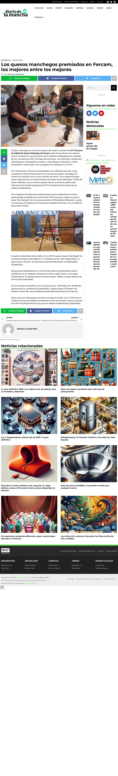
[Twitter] (111, 2)
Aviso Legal (70, 579)
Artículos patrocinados (68, 551)
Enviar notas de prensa (71, 1)
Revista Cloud (30, 568)
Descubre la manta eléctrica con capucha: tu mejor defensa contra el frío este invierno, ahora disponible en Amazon (28, 488)
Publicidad (84, 1)
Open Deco (5, 568)
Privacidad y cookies (109, 579)
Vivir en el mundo (54, 568)
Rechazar (89, 772)
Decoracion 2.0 (6, 565)
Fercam (5, 339)
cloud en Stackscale (30, 583)
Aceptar (75, 772)
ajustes (10, 774)
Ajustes (103, 772)
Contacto (100, 1)
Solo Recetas (53, 565)
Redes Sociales (30, 565)
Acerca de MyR (111, 551)
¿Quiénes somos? (57, 1)
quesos (18, 339)
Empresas (6, 60)
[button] (44, 17)
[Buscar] (114, 88)
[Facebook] (108, 2)
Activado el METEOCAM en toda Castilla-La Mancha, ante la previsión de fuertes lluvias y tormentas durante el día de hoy (99, 255)
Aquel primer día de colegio (91, 146)
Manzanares (11, 339)
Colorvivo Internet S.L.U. (23, 577)
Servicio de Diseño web (87, 551)
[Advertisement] (59, 39)
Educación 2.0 (77, 565)
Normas (92, 1)
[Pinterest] (115, 2)
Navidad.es (76, 568)
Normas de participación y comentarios (88, 579)
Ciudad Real (100, 565)
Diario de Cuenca (102, 568)
